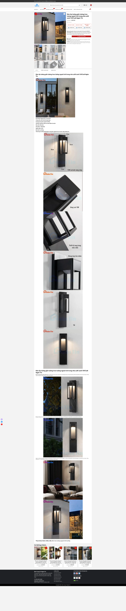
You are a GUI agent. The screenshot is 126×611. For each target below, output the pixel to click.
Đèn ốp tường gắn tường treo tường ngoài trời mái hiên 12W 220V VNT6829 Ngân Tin (56, 562)
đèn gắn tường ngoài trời (79, 41)
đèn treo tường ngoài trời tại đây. (61, 541)
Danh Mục (36, 9)
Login (86, 5)
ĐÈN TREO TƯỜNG (59, 9)
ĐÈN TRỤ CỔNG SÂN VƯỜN (78, 9)
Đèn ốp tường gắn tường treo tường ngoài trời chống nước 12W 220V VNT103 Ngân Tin (70, 562)
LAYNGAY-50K (79, 27)
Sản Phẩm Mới (77, 40)
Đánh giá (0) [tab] (53, 70)
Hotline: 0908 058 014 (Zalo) (51, 1)
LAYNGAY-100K (87, 27)
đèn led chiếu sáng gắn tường (73, 42)
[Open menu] (91, 5)
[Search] (79, 5)
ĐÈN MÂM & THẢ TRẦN (50, 9)
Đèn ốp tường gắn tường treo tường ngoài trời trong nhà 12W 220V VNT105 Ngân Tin (85, 562)
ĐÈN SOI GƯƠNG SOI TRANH (68, 9)
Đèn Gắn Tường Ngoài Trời (84, 39)
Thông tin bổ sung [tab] (44, 70)
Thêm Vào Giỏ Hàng (82, 36)
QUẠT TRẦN (42, 9)
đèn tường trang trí (78, 43)
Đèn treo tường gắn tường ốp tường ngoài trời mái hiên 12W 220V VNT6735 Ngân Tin (41, 562)
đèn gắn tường (72, 41)
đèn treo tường (72, 43)
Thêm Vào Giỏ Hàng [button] (41, 559)
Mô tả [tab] (37, 70)
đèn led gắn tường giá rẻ (82, 42)
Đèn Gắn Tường (76, 39)
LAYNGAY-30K (71, 27)
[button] (90, 9)
